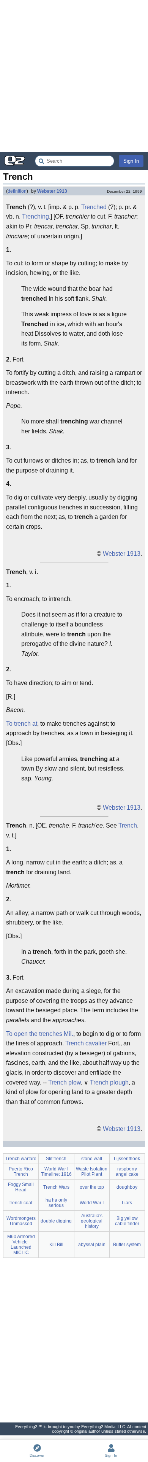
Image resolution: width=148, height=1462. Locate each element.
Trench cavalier (86, 1043)
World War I (92, 1202)
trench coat (20, 1202)
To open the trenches (34, 1034)
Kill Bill (56, 1244)
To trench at (21, 723)
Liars (127, 1202)
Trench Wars (56, 1187)
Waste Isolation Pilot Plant (91, 1171)
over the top (92, 1187)
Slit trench (56, 1158)
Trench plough (109, 1082)
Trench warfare (20, 1158)
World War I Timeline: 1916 (56, 1171)
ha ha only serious (56, 1202)
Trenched (94, 207)
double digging (56, 1221)
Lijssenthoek (127, 1158)
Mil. (68, 1034)
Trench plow (64, 1082)
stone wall (91, 1158)
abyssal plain (91, 1244)
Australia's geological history (91, 1221)
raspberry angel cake (127, 1171)
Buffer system (127, 1244)
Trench (127, 825)
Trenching (35, 216)
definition (17, 191)
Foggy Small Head (21, 1187)
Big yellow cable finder (127, 1221)
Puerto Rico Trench (21, 1171)
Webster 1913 (52, 191)
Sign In (131, 161)
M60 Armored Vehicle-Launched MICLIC (21, 1244)
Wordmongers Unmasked (21, 1221)
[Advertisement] (74, 76)
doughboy (127, 1187)
